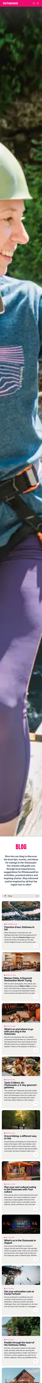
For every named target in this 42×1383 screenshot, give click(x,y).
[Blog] (21, 910)
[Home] (10, 3)
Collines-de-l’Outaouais (16, 1091)
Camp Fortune (16, 1299)
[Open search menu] (38, 3)
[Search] (34, 3)
